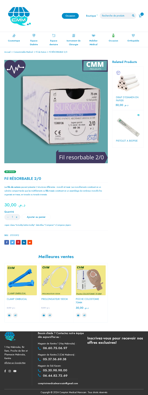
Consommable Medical (23, 52)
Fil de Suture (41, 52)
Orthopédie (133, 40)
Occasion (113, 40)
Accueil (7, 52)
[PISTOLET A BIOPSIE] (128, 126)
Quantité (9, 211)
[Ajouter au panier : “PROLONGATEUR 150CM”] (43, 315)
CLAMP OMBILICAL (17, 299)
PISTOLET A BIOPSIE (127, 140)
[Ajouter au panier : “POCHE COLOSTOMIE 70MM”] (78, 315)
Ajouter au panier (36, 217)
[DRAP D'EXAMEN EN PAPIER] (128, 82)
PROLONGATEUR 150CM (54, 299)
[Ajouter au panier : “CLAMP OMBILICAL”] (9, 315)
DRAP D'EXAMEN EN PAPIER (127, 99)
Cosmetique (14, 40)
